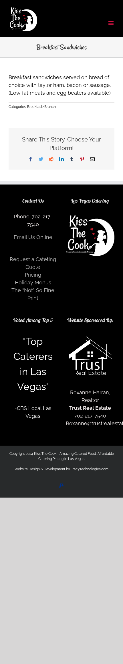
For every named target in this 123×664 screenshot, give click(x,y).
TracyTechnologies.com (89, 469)
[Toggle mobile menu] (111, 23)
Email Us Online (33, 237)
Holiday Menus (33, 282)
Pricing (33, 275)
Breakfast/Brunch (41, 107)
